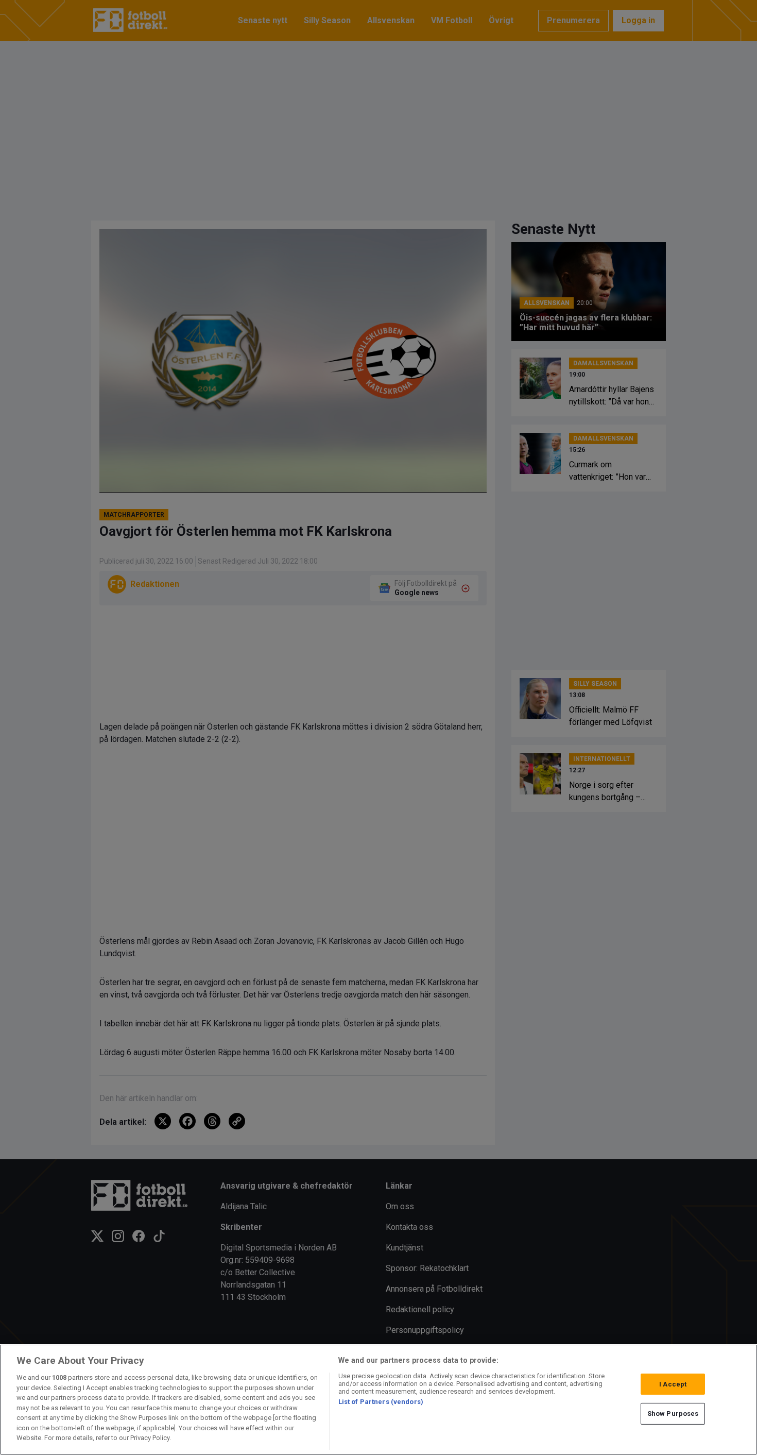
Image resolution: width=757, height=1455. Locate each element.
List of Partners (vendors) (380, 1402)
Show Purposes (673, 1413)
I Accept (672, 1384)
